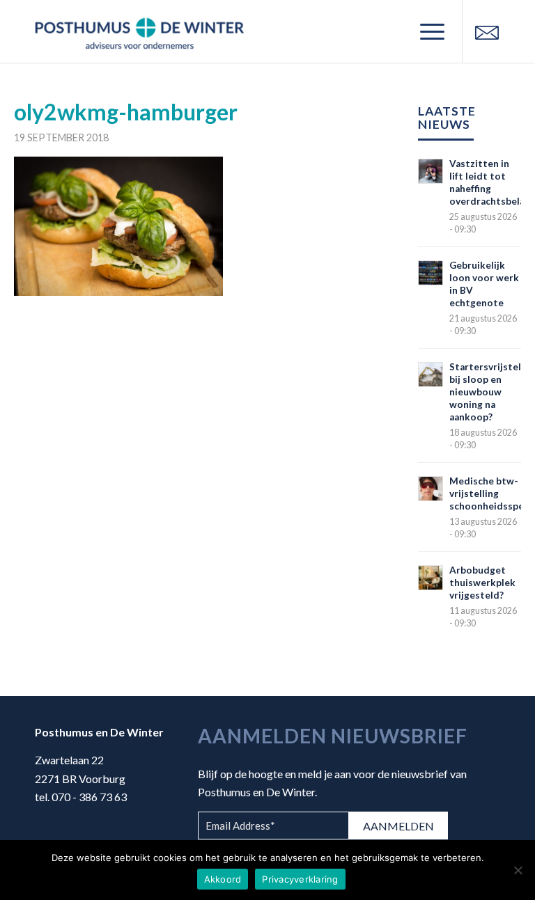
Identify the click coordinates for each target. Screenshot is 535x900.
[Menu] (425, 31)
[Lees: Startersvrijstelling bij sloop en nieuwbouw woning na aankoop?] (430, 374)
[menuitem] (425, 31)
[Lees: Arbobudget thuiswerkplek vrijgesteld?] (430, 577)
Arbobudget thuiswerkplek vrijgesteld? (482, 583)
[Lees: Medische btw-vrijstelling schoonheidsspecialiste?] (430, 488)
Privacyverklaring (300, 879)
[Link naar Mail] (487, 31)
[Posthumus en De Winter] (139, 31)
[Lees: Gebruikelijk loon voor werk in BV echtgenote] (430, 272)
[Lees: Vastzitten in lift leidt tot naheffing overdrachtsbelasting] (430, 171)
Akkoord (223, 879)
